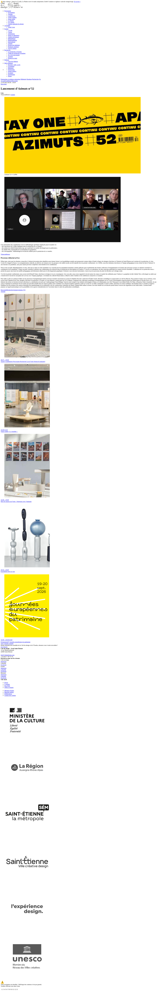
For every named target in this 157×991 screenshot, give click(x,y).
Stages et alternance (13, 35)
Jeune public (11, 19)
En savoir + (77, 1)
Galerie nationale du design (16, 24)
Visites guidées (12, 17)
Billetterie (11, 68)
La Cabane (11, 22)
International (11, 42)
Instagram (3, 661)
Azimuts (10, 56)
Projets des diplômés (14, 45)
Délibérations (8, 694)
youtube (12, 94)
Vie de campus (12, 48)
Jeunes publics (12, 71)
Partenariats (11, 69)
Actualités (7, 25)
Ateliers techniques (13, 37)
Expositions (11, 12)
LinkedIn (3, 670)
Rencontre (15, 81)
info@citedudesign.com (7, 655)
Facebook (3, 665)
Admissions (11, 34)
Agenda (10, 14)
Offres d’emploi (8, 687)
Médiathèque (11, 38)
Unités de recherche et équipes (16, 53)
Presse (10, 76)
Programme (7, 11)
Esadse (6, 29)
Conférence (8, 81)
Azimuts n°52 (21, 290)
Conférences (11, 16)
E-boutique (11, 66)
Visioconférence (5, 254)
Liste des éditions (13, 61)
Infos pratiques (8, 63)
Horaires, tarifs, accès (14, 65)
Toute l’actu (11, 27)
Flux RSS (7, 686)
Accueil (3, 81)
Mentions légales (9, 690)
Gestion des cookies (10, 695)
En (40, 79)
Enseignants (11, 74)
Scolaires (10, 73)
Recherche (7, 50)
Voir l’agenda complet (7, 643)
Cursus (10, 32)
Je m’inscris (4, 647)
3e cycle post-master (14, 55)
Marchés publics (9, 692)
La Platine (11, 20)
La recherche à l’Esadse (15, 51)
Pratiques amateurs (13, 47)
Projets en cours (12, 58)
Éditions (6, 60)
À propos (7, 684)
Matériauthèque (12, 40)
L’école (10, 30)
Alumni (10, 43)
